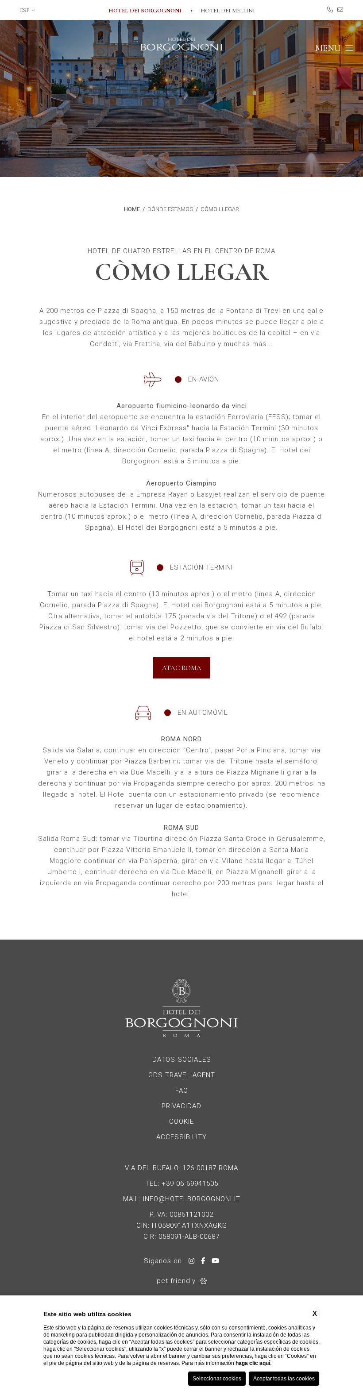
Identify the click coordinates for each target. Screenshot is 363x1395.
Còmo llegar (220, 209)
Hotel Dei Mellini (228, 10)
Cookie (181, 1121)
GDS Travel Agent (181, 1075)
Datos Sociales (181, 1060)
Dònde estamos (170, 209)
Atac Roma (181, 668)
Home (132, 209)
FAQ (181, 1090)
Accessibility (181, 1137)
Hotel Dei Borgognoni (145, 10)
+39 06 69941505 (190, 1183)
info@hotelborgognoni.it (191, 1199)
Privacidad (181, 1106)
